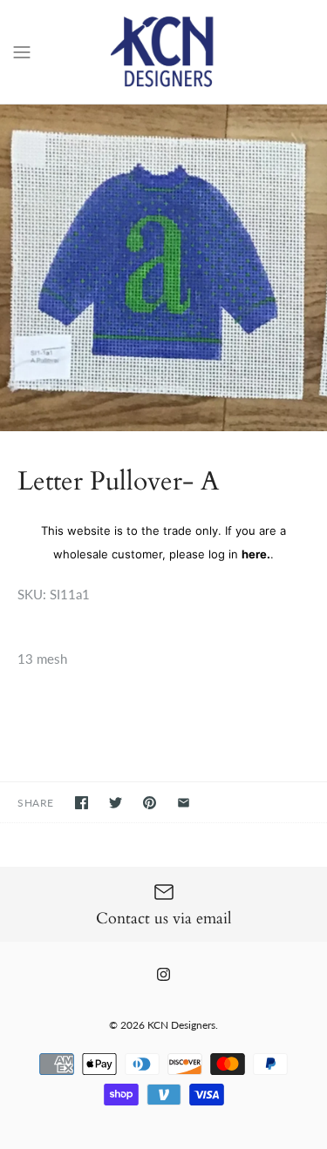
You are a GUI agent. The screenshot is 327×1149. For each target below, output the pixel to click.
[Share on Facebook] (81, 802)
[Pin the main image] (149, 802)
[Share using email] (183, 802)
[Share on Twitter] (115, 802)
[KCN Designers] (163, 52)
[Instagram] (163, 974)
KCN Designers (181, 1024)
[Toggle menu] (22, 50)
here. (256, 554)
